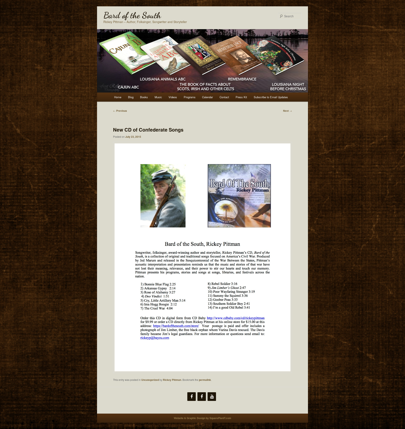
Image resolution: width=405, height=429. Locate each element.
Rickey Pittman (172, 380)
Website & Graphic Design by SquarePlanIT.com (202, 418)
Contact (224, 97)
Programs (190, 97)
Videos (173, 97)
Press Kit (241, 97)
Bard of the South (132, 15)
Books (144, 97)
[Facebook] (191, 396)
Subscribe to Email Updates (271, 97)
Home (117, 97)
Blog (131, 97)
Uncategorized (150, 380)
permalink (205, 380)
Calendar (207, 97)
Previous (120, 111)
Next (287, 111)
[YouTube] (212, 396)
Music (158, 97)
